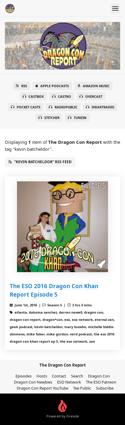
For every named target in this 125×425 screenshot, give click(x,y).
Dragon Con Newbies (33, 382)
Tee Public (82, 388)
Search (77, 376)
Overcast (93, 96)
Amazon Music (96, 86)
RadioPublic (66, 107)
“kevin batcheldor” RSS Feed (43, 161)
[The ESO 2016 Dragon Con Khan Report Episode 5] (62, 226)
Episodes (23, 376)
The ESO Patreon (101, 382)
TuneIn (80, 117)
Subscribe (104, 388)
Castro (64, 96)
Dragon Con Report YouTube (42, 388)
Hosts (41, 376)
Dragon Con (99, 376)
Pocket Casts (28, 107)
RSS (24, 86)
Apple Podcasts (54, 86)
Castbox (36, 96)
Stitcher (51, 117)
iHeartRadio (103, 107)
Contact (59, 376)
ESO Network (69, 382)
